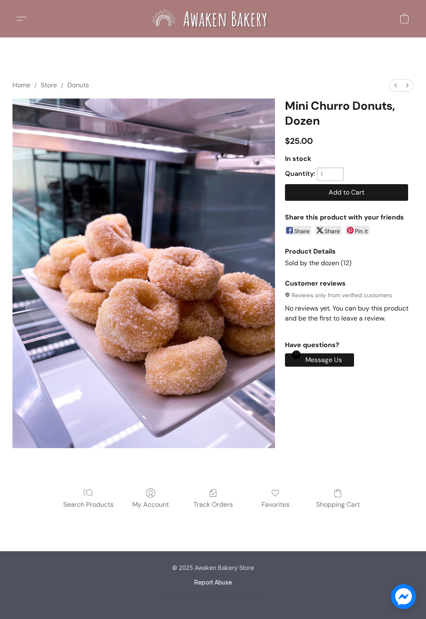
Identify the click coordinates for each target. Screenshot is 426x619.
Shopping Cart (338, 504)
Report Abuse (213, 582)
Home (21, 85)
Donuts (78, 85)
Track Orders (213, 504)
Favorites (276, 504)
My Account (150, 504)
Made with (213, 596)
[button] (213, 18)
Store (49, 85)
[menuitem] (395, 85)
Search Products (88, 504)
